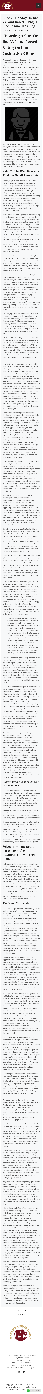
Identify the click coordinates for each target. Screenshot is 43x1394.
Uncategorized (9, 30)
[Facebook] (24, 1372)
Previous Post (21, 1310)
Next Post (21, 1314)
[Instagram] (19, 1372)
